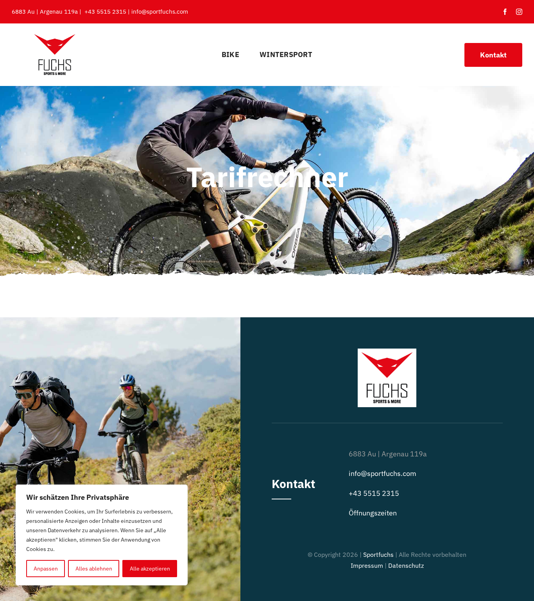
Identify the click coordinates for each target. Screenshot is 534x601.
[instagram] (519, 12)
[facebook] (505, 12)
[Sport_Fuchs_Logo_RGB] (54, 34)
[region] (102, 535)
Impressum (367, 565)
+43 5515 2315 (105, 11)
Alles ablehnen (93, 568)
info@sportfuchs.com (159, 11)
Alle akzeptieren (150, 568)
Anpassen (46, 568)
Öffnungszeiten (373, 512)
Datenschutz (406, 565)
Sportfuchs (378, 554)
